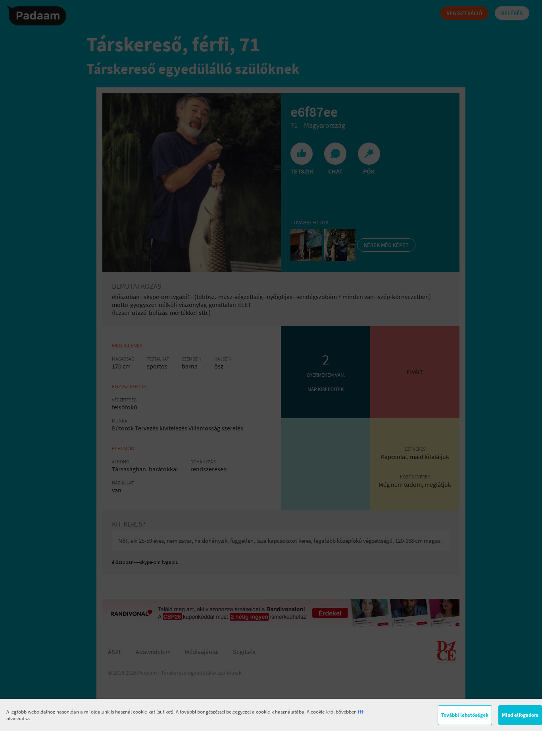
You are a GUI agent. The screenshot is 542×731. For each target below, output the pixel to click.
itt (360, 711)
